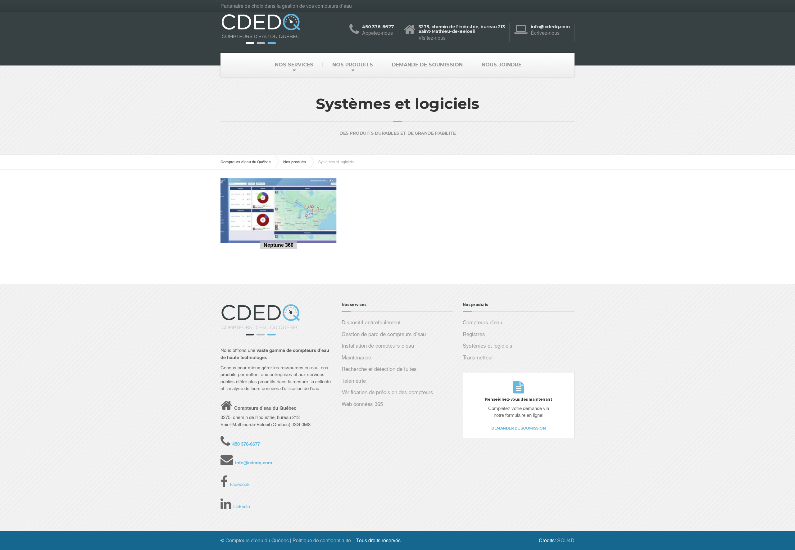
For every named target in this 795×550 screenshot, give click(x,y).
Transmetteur (478, 357)
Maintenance (356, 357)
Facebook (240, 484)
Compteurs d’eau (482, 322)
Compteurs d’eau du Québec (257, 540)
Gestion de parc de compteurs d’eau (384, 334)
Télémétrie (354, 380)
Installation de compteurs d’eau (378, 345)
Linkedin (241, 506)
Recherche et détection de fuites (379, 368)
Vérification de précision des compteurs (387, 392)
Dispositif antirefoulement (371, 322)
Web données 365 (362, 404)
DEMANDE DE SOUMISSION (427, 65)
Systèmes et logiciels (487, 345)
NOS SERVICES (294, 65)
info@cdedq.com (253, 462)
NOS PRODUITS (352, 65)
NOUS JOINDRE (501, 65)
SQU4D (566, 540)
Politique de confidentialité (322, 540)
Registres (474, 334)
